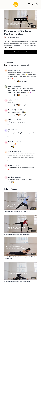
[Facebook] (32, 4)
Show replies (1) (24, 81)
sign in (6, 65)
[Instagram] (36, 4)
